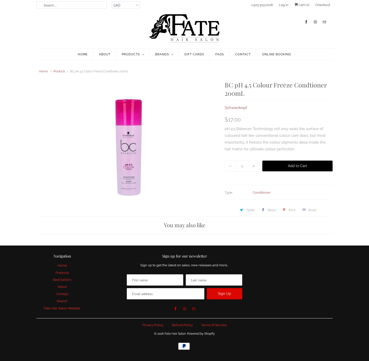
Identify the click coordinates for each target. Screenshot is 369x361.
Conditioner (262, 192)
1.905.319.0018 (262, 5)
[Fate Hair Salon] (184, 28)
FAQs (219, 54)
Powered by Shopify (201, 333)
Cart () (303, 5)
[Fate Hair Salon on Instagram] (315, 22)
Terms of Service (214, 325)
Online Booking (276, 54)
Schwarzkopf (236, 107)
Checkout (322, 5)
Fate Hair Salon (175, 333)
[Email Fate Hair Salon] (324, 22)
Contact (243, 54)
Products (131, 54)
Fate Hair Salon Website (62, 308)
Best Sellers (62, 280)
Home (83, 54)
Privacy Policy (152, 325)
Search (62, 301)
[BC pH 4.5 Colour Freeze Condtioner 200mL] (128, 141)
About (104, 54)
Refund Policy (182, 325)
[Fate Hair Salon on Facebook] (306, 22)
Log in (283, 5)
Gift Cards (194, 54)
